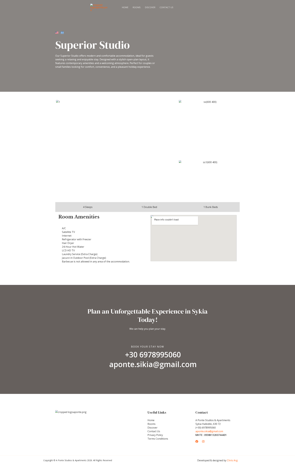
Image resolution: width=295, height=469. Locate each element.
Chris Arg (232, 460)
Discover (150, 7)
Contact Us (166, 7)
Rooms (137, 7)
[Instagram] (203, 441)
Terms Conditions (158, 438)
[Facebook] (196, 441)
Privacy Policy (155, 435)
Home (125, 7)
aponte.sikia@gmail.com (209, 431)
